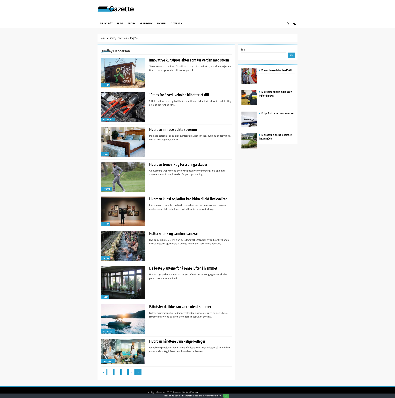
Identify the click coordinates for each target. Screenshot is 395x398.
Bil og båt (106, 23)
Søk (243, 49)
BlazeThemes (191, 392)
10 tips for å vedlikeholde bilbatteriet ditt (179, 94)
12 (124, 372)
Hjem (120, 23)
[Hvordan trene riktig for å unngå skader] (123, 177)
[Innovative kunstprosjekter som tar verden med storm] (123, 72)
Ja (226, 396)
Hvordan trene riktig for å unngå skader (178, 164)
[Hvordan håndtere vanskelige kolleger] (123, 351)
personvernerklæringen (213, 396)
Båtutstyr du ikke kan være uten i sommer (180, 306)
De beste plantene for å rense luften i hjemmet (183, 268)
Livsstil (161, 23)
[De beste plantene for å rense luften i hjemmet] (123, 282)
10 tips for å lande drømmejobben (277, 113)
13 (131, 372)
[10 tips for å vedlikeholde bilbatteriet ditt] (123, 107)
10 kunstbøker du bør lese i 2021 (276, 70)
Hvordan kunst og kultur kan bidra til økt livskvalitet (188, 199)
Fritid (131, 23)
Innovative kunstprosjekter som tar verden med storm (189, 60)
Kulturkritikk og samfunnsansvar (173, 233)
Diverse (175, 23)
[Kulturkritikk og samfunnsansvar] (123, 246)
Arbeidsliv (145, 23)
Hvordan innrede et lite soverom (173, 129)
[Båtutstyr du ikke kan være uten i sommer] (123, 319)
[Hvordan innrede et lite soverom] (123, 142)
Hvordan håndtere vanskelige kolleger (177, 341)
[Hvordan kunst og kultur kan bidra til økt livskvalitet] (123, 211)
